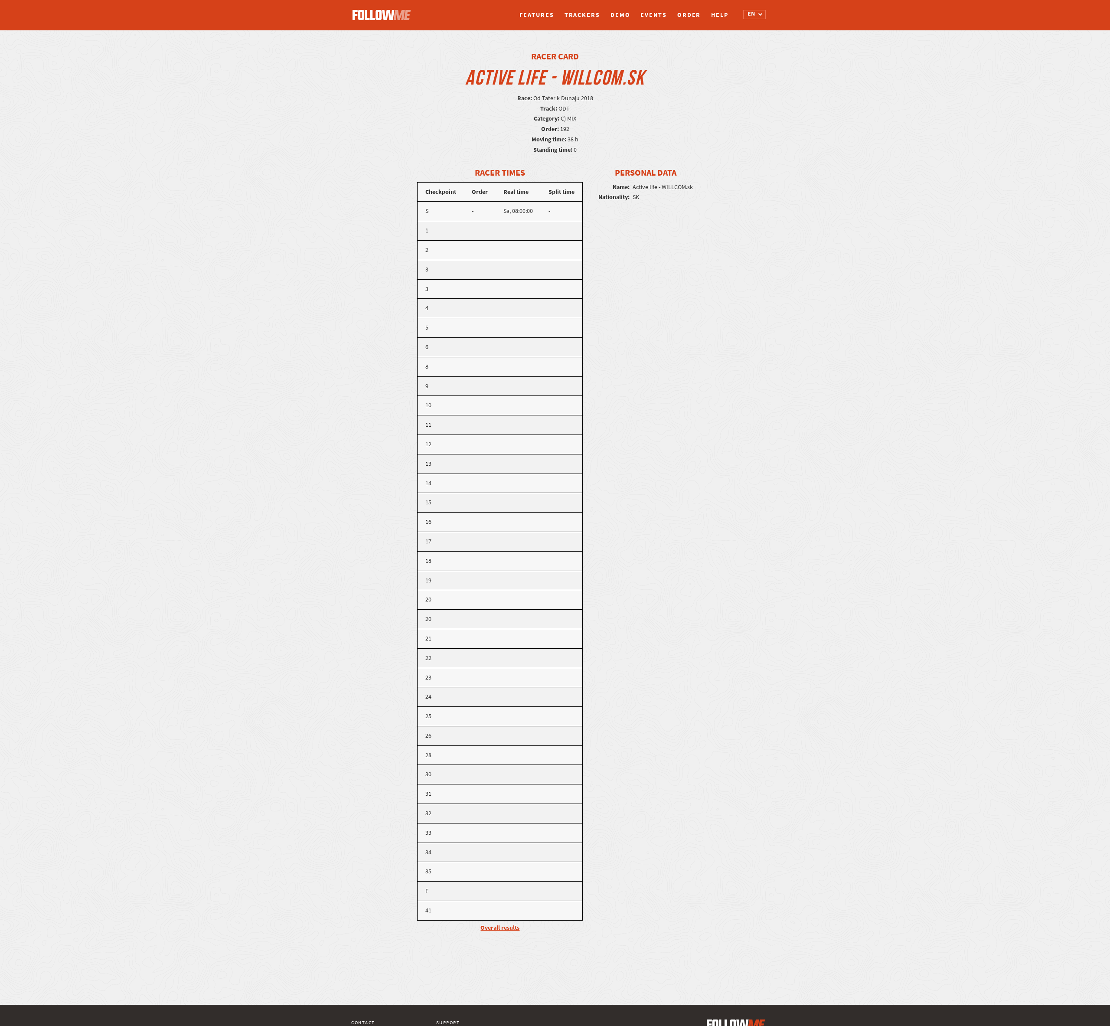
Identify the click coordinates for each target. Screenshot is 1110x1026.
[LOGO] (383, 11)
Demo (620, 15)
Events (653, 15)
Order (689, 15)
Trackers (582, 15)
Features (536, 15)
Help (719, 15)
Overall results (499, 928)
